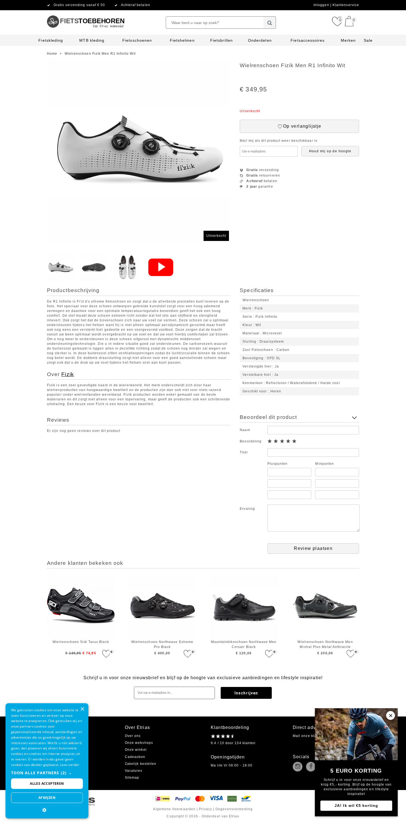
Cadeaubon (135, 757)
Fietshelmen (182, 40)
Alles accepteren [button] (47, 783)
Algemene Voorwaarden (174, 809)
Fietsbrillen (221, 40)
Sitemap (132, 778)
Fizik (67, 374)
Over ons (133, 736)
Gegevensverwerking (234, 809)
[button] (47, 772)
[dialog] (47, 760)
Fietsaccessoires (308, 40)
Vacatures (134, 771)
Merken (348, 40)
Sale (368, 40)
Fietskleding (50, 40)
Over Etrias (137, 727)
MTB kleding (91, 40)
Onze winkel (136, 750)
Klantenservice (346, 5)
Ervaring (247, 509)
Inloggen (321, 5)
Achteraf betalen (135, 5)
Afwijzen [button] (47, 797)
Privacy (205, 809)
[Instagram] (299, 767)
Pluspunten (277, 464)
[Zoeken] (269, 22)
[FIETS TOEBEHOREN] (85, 12)
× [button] (82, 709)
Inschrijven (246, 693)
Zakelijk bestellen (140, 764)
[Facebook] (312, 767)
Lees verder (69, 764)
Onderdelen (260, 40)
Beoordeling (251, 441)
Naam (245, 430)
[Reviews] (222, 736)
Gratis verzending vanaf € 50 (79, 5)
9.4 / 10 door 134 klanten (233, 743)
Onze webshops (139, 743)
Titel (243, 452)
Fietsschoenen (137, 40)
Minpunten (324, 464)
